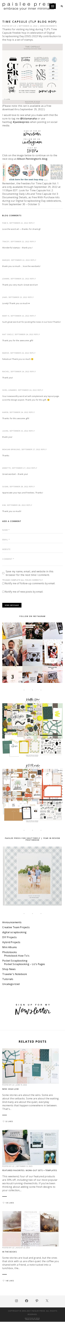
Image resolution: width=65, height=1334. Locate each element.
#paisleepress (21, 122)
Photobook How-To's (16, 955)
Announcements (48, 26)
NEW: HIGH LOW (10, 1089)
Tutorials (7, 979)
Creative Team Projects (16, 927)
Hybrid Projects (11, 942)
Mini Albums (9, 947)
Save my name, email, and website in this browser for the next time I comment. (30, 573)
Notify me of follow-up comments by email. (30, 583)
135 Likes (9, 1203)
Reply (32, 223)
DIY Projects (9, 937)
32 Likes (9, 1121)
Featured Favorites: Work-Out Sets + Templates (29, 1170)
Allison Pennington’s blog (32, 158)
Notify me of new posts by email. (24, 591)
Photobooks (9, 952)
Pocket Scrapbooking (14, 960)
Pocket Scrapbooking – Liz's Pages (24, 964)
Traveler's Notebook (14, 974)
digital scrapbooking (14, 932)
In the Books (9, 1251)
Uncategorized (11, 984)
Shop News (9, 969)
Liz (14, 26)
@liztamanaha (28, 118)
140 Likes (9, 1281)
